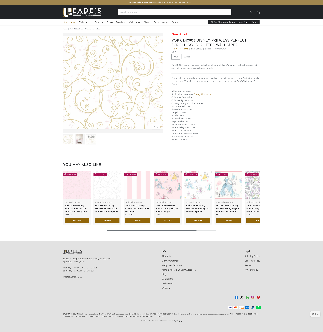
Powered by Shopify (175, 321)
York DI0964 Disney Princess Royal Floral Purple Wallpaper (256, 208)
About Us (166, 256)
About (165, 22)
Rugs (156, 22)
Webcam (166, 288)
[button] (258, 12)
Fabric (98, 22)
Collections (134, 22)
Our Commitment (170, 260)
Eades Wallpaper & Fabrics (157, 321)
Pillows (147, 22)
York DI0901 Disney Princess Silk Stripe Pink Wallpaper (137, 208)
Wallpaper (83, 22)
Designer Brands (115, 22)
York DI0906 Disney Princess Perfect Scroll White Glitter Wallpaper (106, 208)
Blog (164, 274)
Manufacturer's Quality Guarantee (179, 269)
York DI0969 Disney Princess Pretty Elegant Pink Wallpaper (167, 208)
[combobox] (174, 12)
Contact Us (167, 279)
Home (65, 29)
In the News (167, 283)
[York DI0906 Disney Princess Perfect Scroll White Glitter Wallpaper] (107, 185)
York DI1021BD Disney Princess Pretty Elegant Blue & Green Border (227, 208)
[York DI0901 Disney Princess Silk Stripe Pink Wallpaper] (137, 185)
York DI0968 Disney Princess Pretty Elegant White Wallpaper (197, 208)
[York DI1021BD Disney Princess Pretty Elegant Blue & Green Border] (228, 185)
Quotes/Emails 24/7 (72, 276)
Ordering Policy (252, 260)
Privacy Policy (251, 269)
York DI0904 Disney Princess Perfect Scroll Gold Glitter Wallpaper (76, 208)
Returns (248, 265)
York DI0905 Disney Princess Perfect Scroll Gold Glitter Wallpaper (85, 29)
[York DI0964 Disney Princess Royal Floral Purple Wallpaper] (258, 185)
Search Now (69, 22)
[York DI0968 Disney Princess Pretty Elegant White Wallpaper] (198, 185)
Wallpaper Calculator (172, 265)
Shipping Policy (252, 256)
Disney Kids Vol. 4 (202, 94)
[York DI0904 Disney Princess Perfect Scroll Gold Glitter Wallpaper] (77, 185)
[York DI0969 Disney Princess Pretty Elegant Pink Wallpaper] (168, 185)
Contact (175, 22)
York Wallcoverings (179, 49)
